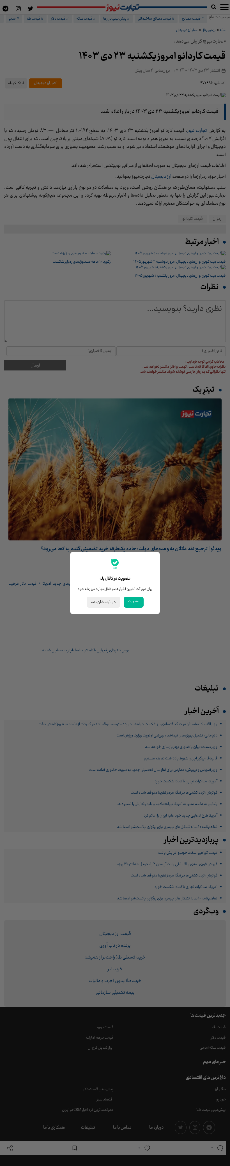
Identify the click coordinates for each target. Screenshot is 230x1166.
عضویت (133, 601)
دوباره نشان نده (103, 602)
